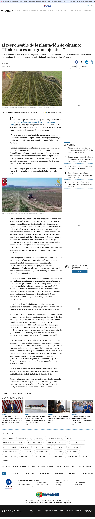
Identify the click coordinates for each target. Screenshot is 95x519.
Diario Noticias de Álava (24, 484)
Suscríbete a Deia (87, 473)
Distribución (59, 482)
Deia (19, 482)
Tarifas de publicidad (61, 486)
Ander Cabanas (73, 447)
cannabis (13, 393)
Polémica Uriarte (24, 438)
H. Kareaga (75, 425)
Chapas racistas (39, 456)
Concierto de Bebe (77, 443)
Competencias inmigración (56, 443)
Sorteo (6, 461)
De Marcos (59, 447)
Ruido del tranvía (9, 447)
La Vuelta (27, 452)
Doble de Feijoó (56, 456)
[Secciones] (2, 5)
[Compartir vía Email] (92, 62)
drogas (20, 393)
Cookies (55, 510)
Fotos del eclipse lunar (41, 447)
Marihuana (28, 393)
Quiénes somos (29, 473)
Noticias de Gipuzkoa (42, 484)
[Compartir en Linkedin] (86, 62)
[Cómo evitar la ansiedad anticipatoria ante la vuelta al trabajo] (59, 406)
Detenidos (58, 452)
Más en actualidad (12, 398)
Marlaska (24, 447)
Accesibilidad (69, 510)
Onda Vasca (40, 486)
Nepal (85, 456)
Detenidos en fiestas (54, 438)
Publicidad (72, 473)
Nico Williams (8, 438)
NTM (3, 425)
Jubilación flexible (42, 452)
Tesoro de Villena (9, 456)
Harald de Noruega (35, 443)
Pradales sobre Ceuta (11, 452)
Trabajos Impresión (80, 482)
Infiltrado (25, 456)
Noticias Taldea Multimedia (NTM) (26, 486)
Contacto (15, 473)
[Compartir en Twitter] (81, 62)
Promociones (44, 473)
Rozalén (39, 438)
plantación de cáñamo (19, 122)
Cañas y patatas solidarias (13, 443)
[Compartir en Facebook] (76, 62)
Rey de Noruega (72, 452)
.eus (3, 473)
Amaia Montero (72, 456)
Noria (69, 438)
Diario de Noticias (41, 482)
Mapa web (58, 484)
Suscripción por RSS (80, 484)
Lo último (69, 144)
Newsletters (59, 473)
